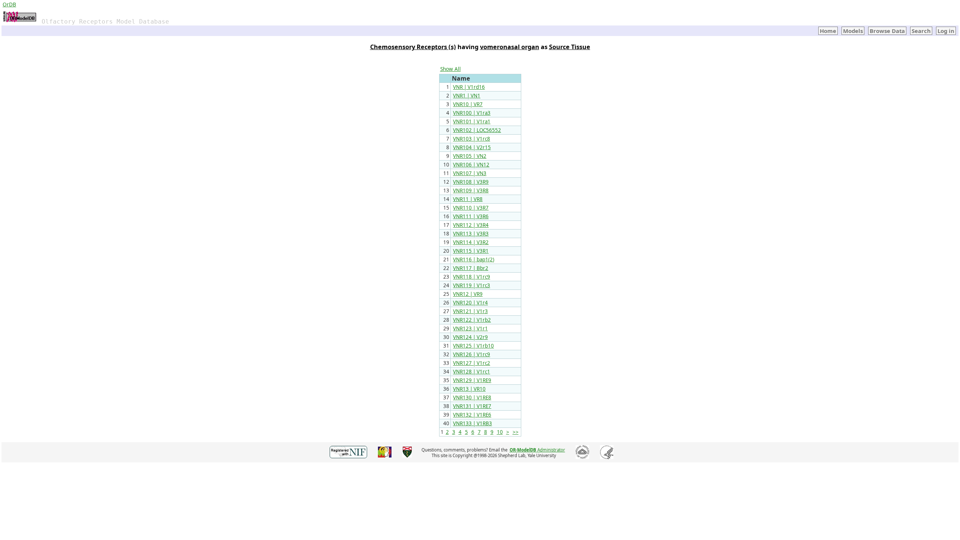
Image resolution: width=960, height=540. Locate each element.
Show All (450, 68)
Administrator (537, 450)
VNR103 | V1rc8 (471, 138)
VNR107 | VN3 (469, 173)
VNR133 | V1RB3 (472, 423)
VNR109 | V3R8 (471, 190)
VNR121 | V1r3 (470, 311)
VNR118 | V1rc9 (471, 276)
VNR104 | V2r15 (472, 147)
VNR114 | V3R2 (471, 242)
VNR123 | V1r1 (470, 328)
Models (853, 30)
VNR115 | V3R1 (471, 251)
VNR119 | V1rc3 (471, 285)
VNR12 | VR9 (468, 294)
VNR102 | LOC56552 (477, 130)
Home (828, 30)
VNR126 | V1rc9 (471, 354)
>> (516, 432)
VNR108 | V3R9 (471, 181)
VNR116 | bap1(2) (473, 259)
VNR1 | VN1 (466, 95)
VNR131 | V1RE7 (472, 406)
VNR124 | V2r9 (470, 337)
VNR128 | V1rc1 (471, 371)
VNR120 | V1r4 (470, 302)
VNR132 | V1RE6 (472, 414)
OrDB (9, 4)
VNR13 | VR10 (469, 389)
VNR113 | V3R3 (471, 233)
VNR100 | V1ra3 (471, 113)
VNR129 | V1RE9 (472, 380)
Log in (946, 30)
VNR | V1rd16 (469, 87)
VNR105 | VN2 (469, 156)
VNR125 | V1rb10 (473, 345)
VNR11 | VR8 (468, 199)
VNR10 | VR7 (468, 104)
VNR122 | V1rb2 (472, 319)
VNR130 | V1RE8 (472, 397)
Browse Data (887, 30)
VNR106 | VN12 (471, 164)
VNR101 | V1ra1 (471, 121)
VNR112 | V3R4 (471, 225)
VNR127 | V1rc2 (471, 363)
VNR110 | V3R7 (471, 207)
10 (500, 432)
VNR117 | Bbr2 (470, 268)
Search (921, 30)
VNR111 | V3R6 (471, 216)
